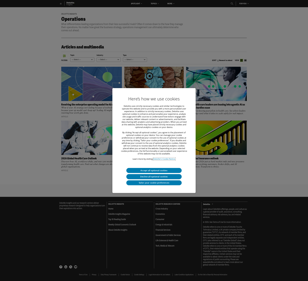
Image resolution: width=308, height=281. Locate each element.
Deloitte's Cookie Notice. (164, 159)
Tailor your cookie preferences (154, 182)
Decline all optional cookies (154, 176)
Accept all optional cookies (154, 170)
